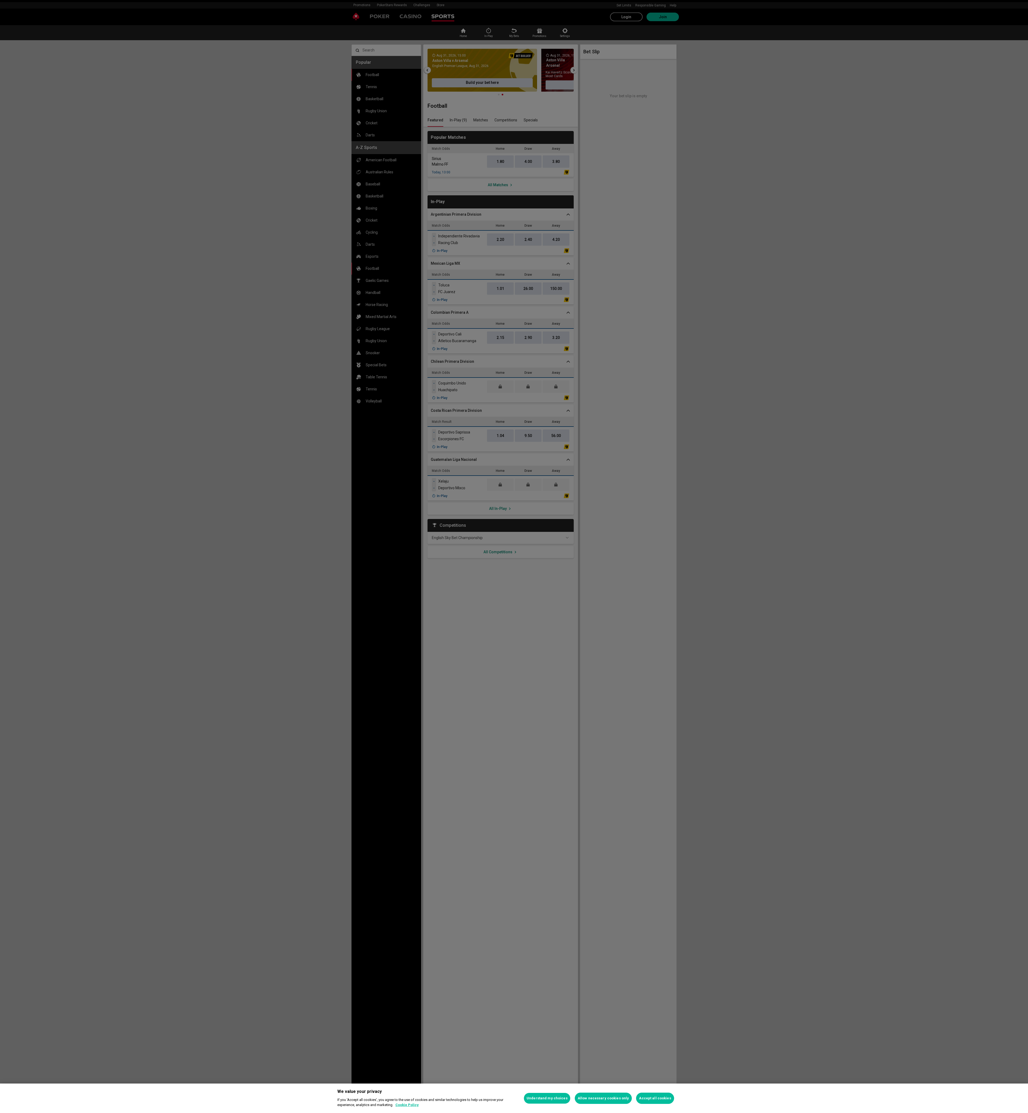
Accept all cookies (655, 1098)
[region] (514, 1098)
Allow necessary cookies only (603, 1098)
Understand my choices (547, 1098)
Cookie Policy (407, 1105)
